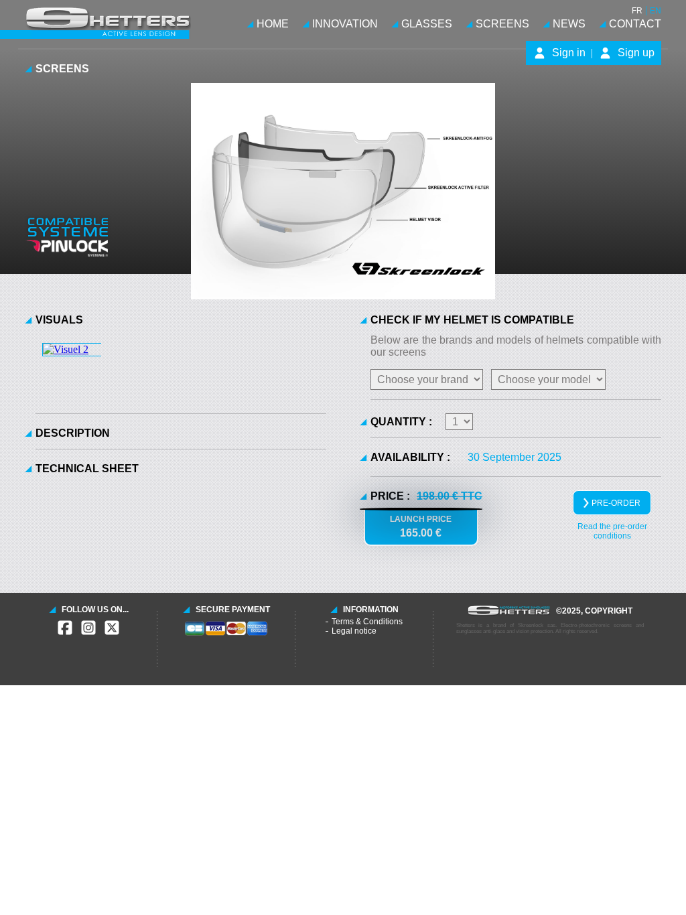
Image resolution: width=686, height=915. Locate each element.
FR (637, 10)
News (569, 23)
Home (273, 23)
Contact (635, 23)
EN (655, 10)
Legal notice (354, 631)
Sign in (569, 52)
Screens (502, 23)
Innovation (345, 23)
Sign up (636, 52)
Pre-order (616, 503)
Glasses (426, 23)
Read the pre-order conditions (612, 531)
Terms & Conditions (367, 621)
